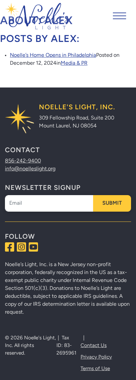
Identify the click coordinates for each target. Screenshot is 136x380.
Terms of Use (95, 368)
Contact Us (94, 345)
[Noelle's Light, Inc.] (38, 16)
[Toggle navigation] (119, 16)
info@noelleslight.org (30, 169)
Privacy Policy (96, 357)
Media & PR (74, 63)
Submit (112, 203)
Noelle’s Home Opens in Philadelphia (53, 55)
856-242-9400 (23, 161)
